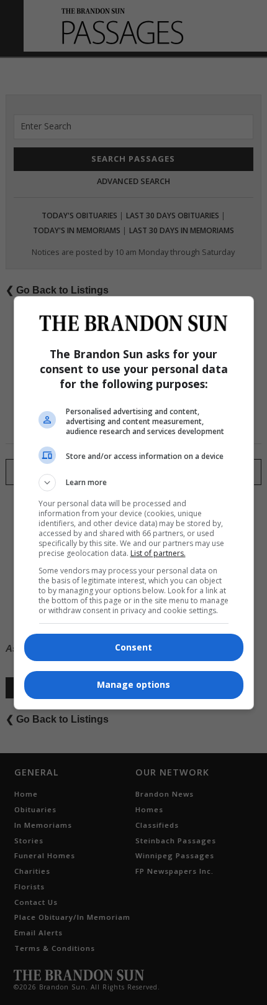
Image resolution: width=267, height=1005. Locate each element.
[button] (133, 482)
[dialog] (134, 503)
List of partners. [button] (158, 553)
